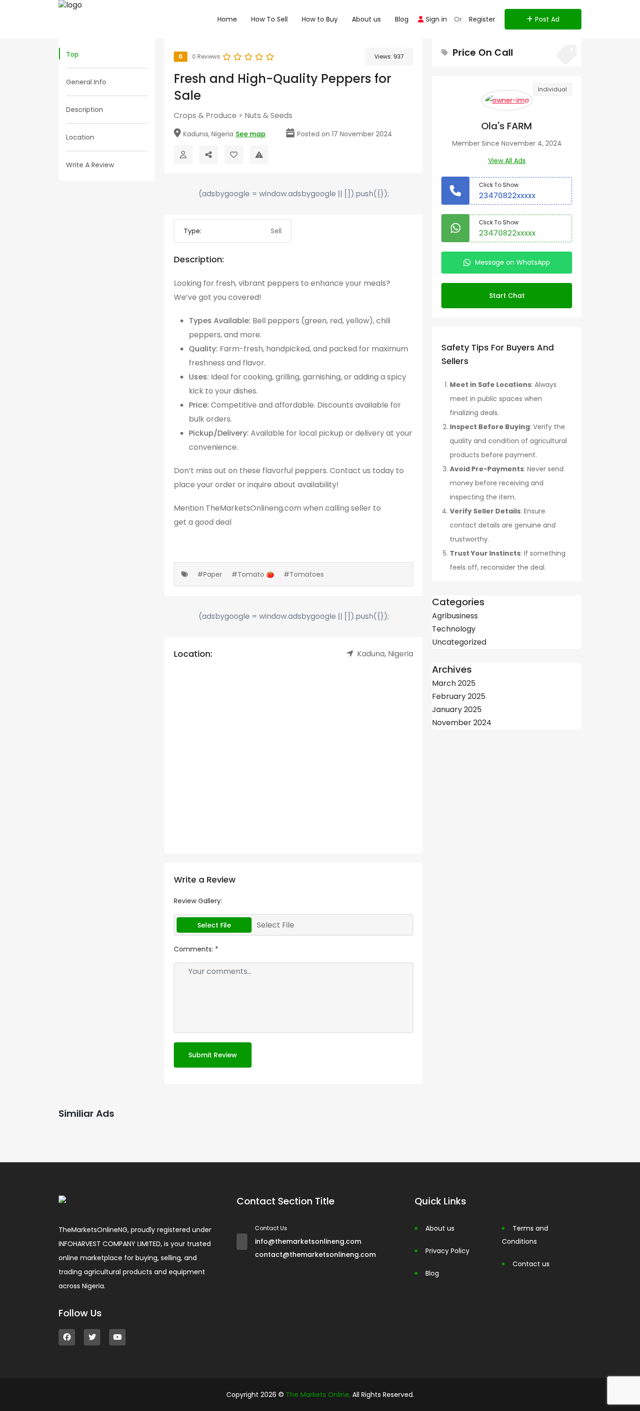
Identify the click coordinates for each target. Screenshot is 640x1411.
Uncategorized (459, 642)
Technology (454, 629)
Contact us (531, 1264)
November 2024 (461, 722)
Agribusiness (455, 615)
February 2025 (458, 696)
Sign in (436, 19)
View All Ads (507, 160)
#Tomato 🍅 (252, 574)
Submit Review (212, 1055)
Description (84, 109)
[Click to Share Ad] (208, 154)
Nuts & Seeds (268, 115)
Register (482, 19)
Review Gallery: (198, 901)
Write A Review (90, 165)
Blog (402, 19)
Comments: (196, 949)
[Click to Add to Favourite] (233, 154)
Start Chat (507, 295)
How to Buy (320, 19)
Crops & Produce (205, 115)
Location (80, 137)
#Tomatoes (303, 574)
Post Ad (547, 19)
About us (366, 19)
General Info (86, 82)
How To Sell (269, 19)
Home (227, 19)
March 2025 (454, 683)
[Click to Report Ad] (259, 154)
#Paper (209, 574)
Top (72, 54)
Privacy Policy (447, 1250)
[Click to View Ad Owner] (183, 154)
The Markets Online (317, 1394)
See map (251, 134)
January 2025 (457, 709)
